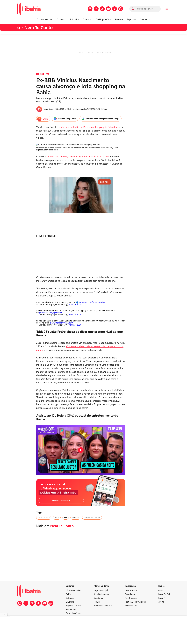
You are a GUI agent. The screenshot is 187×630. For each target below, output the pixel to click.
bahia (57, 517)
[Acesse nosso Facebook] (96, 8)
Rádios (161, 586)
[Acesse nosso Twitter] (102, 8)
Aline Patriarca (43, 517)
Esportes (131, 19)
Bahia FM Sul (164, 594)
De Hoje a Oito (103, 19)
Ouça (45, 119)
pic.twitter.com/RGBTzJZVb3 (92, 302)
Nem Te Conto (38, 28)
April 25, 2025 (75, 304)
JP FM (161, 602)
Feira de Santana (101, 594)
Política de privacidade (135, 602)
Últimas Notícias (45, 19)
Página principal (101, 590)
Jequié (97, 602)
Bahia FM (162, 598)
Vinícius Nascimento (92, 517)
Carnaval (61, 19)
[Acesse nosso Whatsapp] (120, 8)
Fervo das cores (73, 613)
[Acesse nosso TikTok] (114, 8)
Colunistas (145, 19)
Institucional (130, 586)
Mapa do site (131, 605)
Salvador (74, 19)
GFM (160, 590)
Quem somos (131, 590)
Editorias (70, 586)
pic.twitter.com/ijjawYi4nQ (51, 312)
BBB (65, 517)
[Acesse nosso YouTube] (108, 8)
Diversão (87, 19)
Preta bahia (71, 609)
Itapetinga (98, 598)
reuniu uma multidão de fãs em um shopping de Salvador (87, 127)
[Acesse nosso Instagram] (90, 8)
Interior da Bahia (101, 586)
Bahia (68, 594)
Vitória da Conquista (103, 605)
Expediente (130, 594)
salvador (75, 517)
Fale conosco (131, 598)
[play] (81, 450)
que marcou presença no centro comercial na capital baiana (77, 156)
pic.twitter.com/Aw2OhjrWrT (62, 322)
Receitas (119, 19)
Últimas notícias (73, 590)
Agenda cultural (73, 605)
